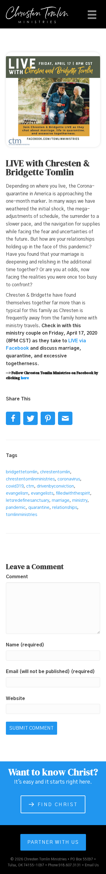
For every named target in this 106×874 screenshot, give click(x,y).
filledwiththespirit (73, 493)
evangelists (42, 493)
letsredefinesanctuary (27, 500)
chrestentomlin (55, 472)
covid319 (15, 486)
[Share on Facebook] (13, 418)
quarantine (38, 507)
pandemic (16, 507)
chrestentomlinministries (30, 479)
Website (15, 698)
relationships (64, 507)
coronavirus (68, 479)
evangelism (17, 493)
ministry (79, 500)
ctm (30, 486)
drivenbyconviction (55, 486)
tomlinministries (21, 514)
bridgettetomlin (21, 472)
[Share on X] (30, 418)
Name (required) (25, 645)
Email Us (92, 865)
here (25, 378)
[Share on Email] (65, 418)
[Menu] (92, 14)
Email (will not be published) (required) (50, 671)
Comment (17, 576)
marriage (60, 500)
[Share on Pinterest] (48, 418)
